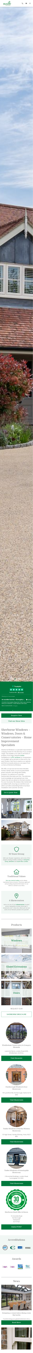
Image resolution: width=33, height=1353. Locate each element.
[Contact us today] (26, 3)
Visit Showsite (16, 1058)
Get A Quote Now (10, 793)
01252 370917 (16, 1227)
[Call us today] (22, 3)
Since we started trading (12, 880)
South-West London (22, 861)
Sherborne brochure (16, 1014)
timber (22, 755)
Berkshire (11, 861)
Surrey (6, 861)
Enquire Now (16, 715)
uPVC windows (15, 757)
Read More (16, 1322)
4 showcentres (20, 904)
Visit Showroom (16, 1100)
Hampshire (26, 860)
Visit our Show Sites (16, 721)
